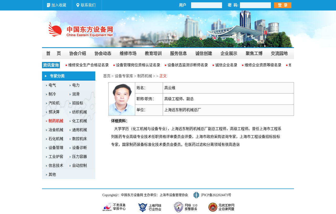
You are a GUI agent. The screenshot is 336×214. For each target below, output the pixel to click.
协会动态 (102, 53)
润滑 (76, 94)
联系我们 (88, 5)
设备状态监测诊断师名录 (186, 65)
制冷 (52, 94)
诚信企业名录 (225, 65)
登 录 (282, 5)
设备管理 (56, 148)
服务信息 (178, 53)
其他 (52, 174)
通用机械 (79, 130)
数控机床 (79, 139)
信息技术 (56, 166)
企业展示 (228, 53)
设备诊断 (79, 148)
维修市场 (128, 53)
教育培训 (153, 53)
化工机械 (79, 121)
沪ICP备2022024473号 (216, 195)
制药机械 (56, 121)
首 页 (53, 53)
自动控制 (79, 166)
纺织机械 (79, 112)
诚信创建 (203, 53)
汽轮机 (54, 103)
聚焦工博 (254, 53)
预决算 (54, 112)
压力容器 (79, 157)
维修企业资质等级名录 (261, 65)
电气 (52, 85)
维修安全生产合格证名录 (87, 65)
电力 (76, 85)
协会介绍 (77, 53)
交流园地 (279, 53)
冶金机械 (56, 130)
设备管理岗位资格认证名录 (137, 65)
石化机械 (56, 139)
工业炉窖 (56, 157)
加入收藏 (58, 5)
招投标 (77, 103)
